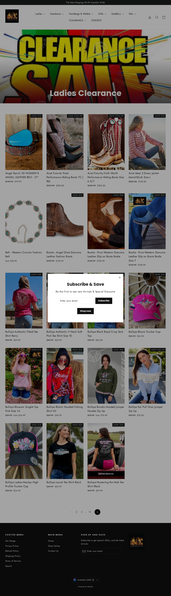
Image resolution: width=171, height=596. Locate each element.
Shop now (85, 311)
